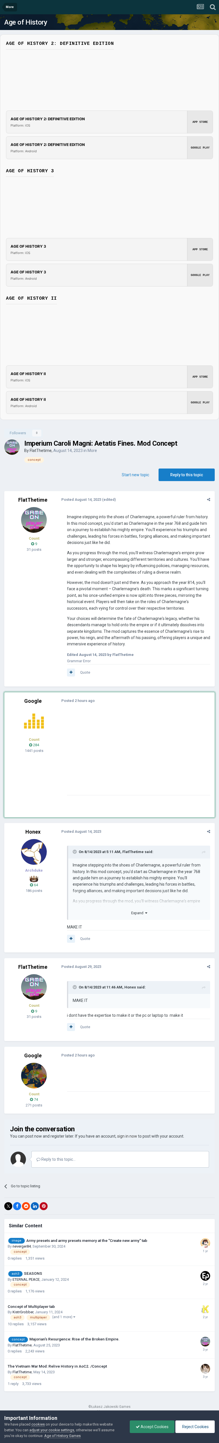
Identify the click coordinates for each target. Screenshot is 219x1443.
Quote (85, 672)
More (92, 450)
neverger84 (22, 1246)
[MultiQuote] (71, 673)
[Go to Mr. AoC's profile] (34, 721)
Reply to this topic (186, 475)
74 (35, 1099)
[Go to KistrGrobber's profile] (205, 1309)
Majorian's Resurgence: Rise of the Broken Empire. (74, 1339)
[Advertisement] (133, 755)
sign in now (127, 1136)
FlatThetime (41, 450)
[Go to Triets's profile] (205, 1369)
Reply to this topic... (58, 1159)
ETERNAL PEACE (26, 1279)
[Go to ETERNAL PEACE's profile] (205, 1276)
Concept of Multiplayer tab (31, 1306)
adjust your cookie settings (51, 1430)
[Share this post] (208, 499)
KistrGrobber (23, 1312)
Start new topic (135, 475)
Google (33, 701)
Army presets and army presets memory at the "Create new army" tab (86, 1240)
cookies (38, 1424)
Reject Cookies (195, 1426)
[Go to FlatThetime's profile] (12, 447)
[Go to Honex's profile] (34, 852)
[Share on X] (8, 1206)
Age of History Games (62, 1436)
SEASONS (33, 1273)
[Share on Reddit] (26, 1206)
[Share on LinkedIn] (35, 1206)
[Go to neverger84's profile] (205, 1243)
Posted (81, 499)
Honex (32, 832)
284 (35, 745)
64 (35, 885)
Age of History (25, 22)
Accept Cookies (154, 1426)
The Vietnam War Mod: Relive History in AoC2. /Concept (57, 1366)
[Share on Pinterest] (44, 1206)
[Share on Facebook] (17, 1206)
